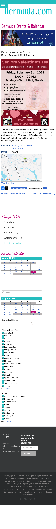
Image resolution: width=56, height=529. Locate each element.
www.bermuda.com (11, 451)
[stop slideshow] (33, 43)
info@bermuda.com (11, 446)
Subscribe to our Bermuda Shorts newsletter (27, 439)
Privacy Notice (45, 478)
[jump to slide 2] (28, 43)
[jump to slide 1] (25, 43)
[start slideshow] (22, 43)
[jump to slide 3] (30, 43)
